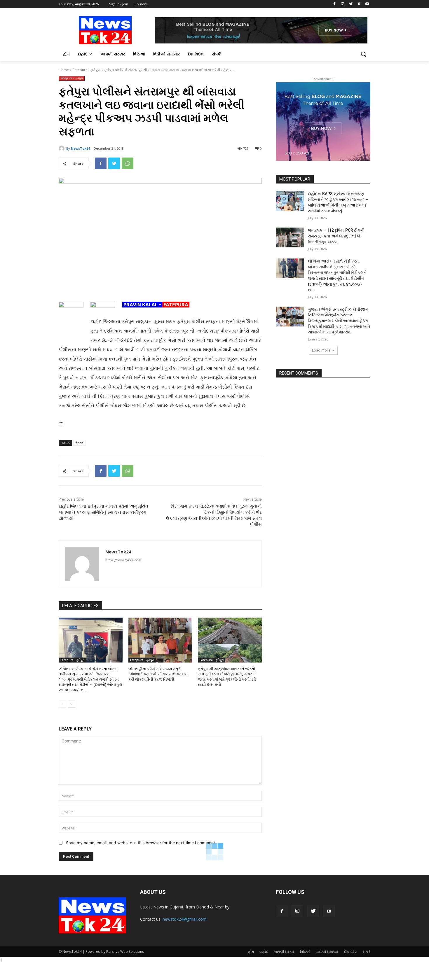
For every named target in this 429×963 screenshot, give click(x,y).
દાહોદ (263, 951)
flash (79, 443)
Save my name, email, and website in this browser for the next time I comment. (141, 842)
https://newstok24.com (123, 560)
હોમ (251, 951)
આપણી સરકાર (283, 951)
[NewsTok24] (62, 148)
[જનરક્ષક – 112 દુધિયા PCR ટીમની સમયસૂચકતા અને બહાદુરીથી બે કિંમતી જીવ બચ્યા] (290, 237)
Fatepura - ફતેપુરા (86, 69)
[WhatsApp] (127, 163)
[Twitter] (351, 4)
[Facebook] (334, 4)
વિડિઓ (305, 951)
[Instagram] (342, 4)
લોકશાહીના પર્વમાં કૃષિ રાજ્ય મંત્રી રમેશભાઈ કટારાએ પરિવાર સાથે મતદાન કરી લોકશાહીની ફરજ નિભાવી (158, 674)
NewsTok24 (80, 148)
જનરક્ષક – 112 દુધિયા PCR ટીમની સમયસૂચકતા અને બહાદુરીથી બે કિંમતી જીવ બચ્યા (336, 236)
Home (64, 69)
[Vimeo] (358, 4)
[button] (363, 54)
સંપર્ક (366, 951)
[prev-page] (62, 704)
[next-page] (71, 704)
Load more (321, 350)
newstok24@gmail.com (185, 919)
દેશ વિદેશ (350, 951)
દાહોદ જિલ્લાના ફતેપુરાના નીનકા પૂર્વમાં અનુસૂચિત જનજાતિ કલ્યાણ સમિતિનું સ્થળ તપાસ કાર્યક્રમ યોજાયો (103, 512)
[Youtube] (367, 4)
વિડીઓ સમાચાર (327, 951)
